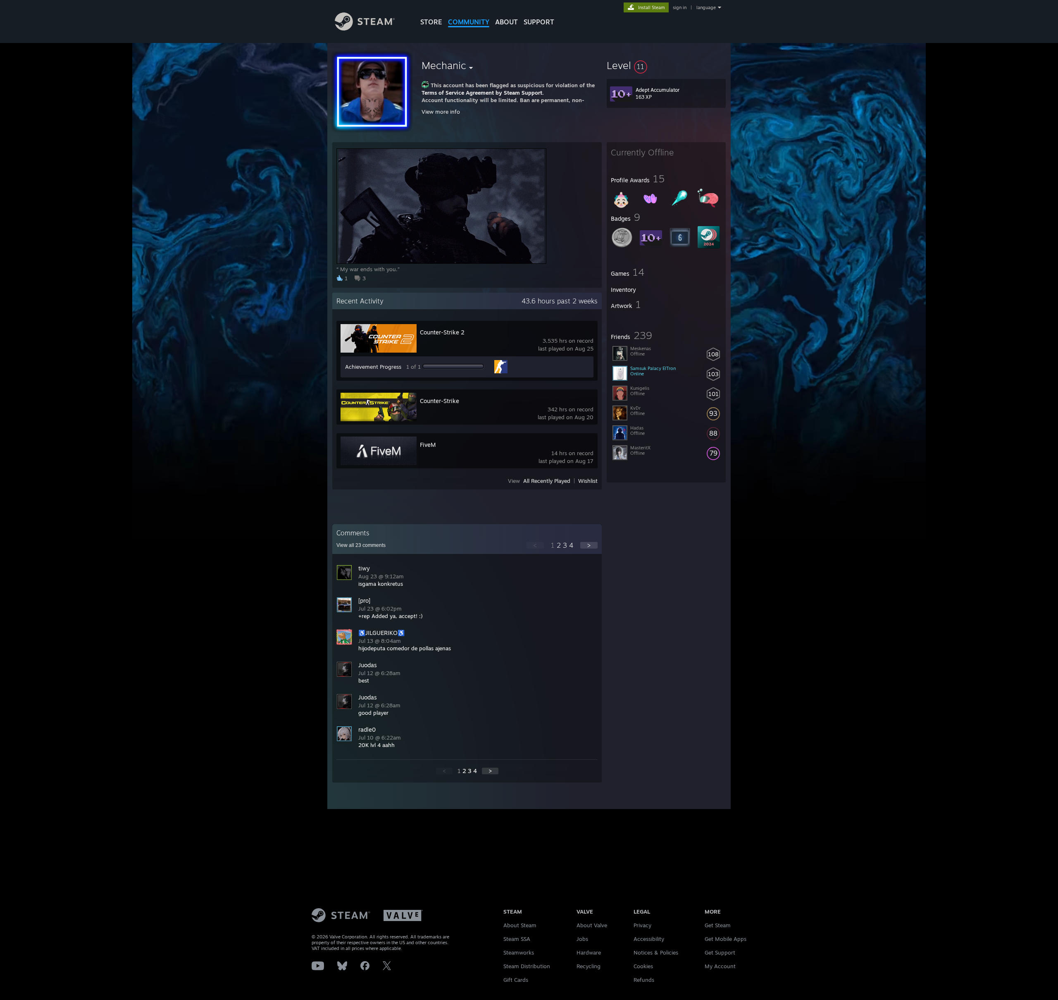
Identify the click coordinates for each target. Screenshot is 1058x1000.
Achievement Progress (373, 366)
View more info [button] (441, 111)
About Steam (519, 925)
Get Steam (718, 925)
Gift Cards (515, 979)
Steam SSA (516, 939)
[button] (666, 65)
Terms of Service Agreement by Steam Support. (483, 92)
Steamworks (518, 952)
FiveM (428, 444)
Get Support (720, 952)
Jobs (582, 939)
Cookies (643, 966)
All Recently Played (546, 480)
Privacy (642, 925)
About (506, 22)
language (706, 7)
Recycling (588, 966)
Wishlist (588, 480)
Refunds (644, 979)
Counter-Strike (439, 400)
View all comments (361, 545)
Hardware (589, 952)
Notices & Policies (656, 952)
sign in (679, 7)
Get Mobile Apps (725, 939)
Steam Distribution (526, 966)
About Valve (592, 925)
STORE (431, 22)
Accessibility (649, 939)
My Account (720, 966)
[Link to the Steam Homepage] (365, 28)
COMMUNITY (468, 22)
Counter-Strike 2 (442, 332)
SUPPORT (539, 22)
